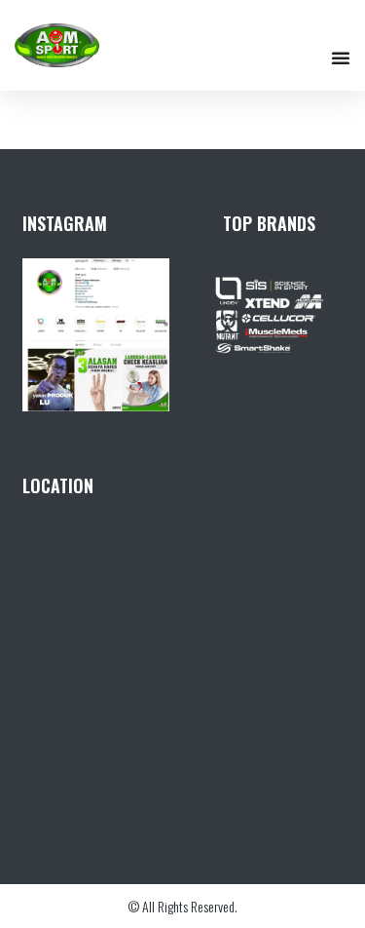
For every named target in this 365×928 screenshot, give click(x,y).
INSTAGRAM (64, 223)
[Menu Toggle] (340, 57)
